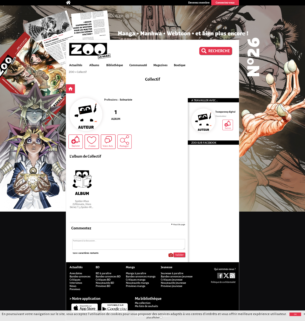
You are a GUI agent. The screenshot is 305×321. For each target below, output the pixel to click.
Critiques (75, 279)
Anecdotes (76, 273)
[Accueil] (70, 2)
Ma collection (143, 302)
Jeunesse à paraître (172, 273)
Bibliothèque (114, 65)
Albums (94, 65)
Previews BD (103, 285)
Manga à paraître (136, 273)
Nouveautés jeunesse (173, 282)
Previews (75, 289)
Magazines (160, 65)
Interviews (76, 282)
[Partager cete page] (124, 141)
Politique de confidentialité (223, 282)
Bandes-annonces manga (141, 276)
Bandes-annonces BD (108, 276)
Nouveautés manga (137, 282)
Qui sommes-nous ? (224, 269)
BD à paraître (103, 273)
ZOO (71, 71)
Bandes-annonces (80, 276)
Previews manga (135, 285)
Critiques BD (103, 279)
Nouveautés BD (105, 282)
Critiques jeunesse (172, 279)
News (73, 285)
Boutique (180, 65)
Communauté (138, 65)
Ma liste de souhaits (146, 306)
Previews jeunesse (171, 285)
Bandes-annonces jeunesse (177, 276)
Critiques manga (135, 279)
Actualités (75, 65)
